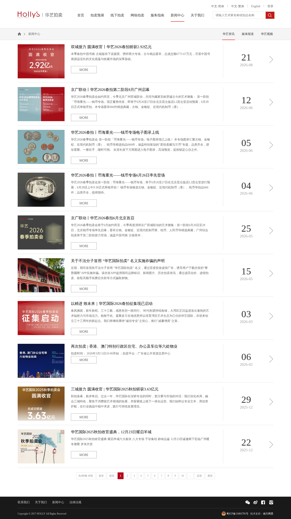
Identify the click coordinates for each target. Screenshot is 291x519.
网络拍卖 (137, 15)
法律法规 (75, 502)
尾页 (210, 475)
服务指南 (157, 15)
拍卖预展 (97, 15)
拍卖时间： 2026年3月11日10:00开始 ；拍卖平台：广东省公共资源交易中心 (124, 349)
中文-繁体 (237, 6)
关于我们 (197, 15)
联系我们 (24, 502)
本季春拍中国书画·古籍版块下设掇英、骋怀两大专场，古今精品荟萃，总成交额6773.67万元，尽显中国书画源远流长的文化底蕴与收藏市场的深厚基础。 (140, 53)
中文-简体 (217, 6)
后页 (199, 475)
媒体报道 (248, 34)
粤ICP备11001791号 (237, 513)
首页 (80, 15)
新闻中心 (177, 15)
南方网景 (268, 513)
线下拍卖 (117, 15)
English (255, 6)
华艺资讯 (229, 34)
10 (182, 475)
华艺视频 (267, 34)
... (190, 475)
